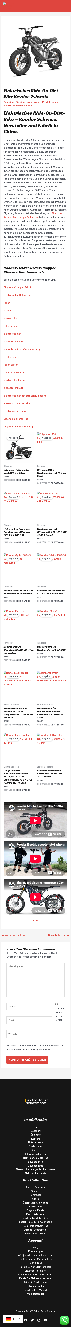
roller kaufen (11, 364)
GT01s (35, 1198)
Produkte (47, 102)
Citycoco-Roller (35, 1286)
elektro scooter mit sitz (17, 403)
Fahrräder (35, 1195)
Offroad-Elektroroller (35, 1229)
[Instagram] (38, 1320)
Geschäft (36, 1130)
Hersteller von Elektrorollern (35, 1266)
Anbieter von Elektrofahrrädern (35, 1274)
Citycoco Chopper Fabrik (17, 287)
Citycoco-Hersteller (36, 1270)
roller (7, 302)
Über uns (35, 1134)
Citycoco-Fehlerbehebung (18, 426)
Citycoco (35, 1191)
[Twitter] (32, 1320)
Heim (35, 1127)
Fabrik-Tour (35, 1262)
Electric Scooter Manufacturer (35, 1259)
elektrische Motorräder (35, 1218)
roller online (11, 326)
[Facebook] (25, 1320)
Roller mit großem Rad (35, 1225)
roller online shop (14, 372)
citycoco (35, 1150)
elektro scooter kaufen (16, 411)
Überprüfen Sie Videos (35, 1202)
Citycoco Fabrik (35, 1210)
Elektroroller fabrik (35, 1173)
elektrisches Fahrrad (35, 1154)
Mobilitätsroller (35, 1293)
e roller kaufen (12, 357)
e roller (8, 310)
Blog (35, 1247)
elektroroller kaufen (15, 380)
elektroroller (11, 318)
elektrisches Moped (35, 1290)
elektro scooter (12, 333)
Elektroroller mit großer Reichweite (35, 1169)
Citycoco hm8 (35, 1165)
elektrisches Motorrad (35, 1157)
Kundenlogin (35, 1251)
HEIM (35, 920)
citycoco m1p (35, 1161)
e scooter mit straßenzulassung (22, 349)
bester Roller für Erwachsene (35, 1222)
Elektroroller (36, 1146)
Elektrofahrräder (35, 1214)
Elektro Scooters (35, 1187)
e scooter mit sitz (13, 387)
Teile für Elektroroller (36, 1282)
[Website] (29, 1034)
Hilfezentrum (35, 1142)
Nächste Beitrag (58, 935)
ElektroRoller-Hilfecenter (18, 295)
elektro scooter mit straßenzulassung (25, 395)
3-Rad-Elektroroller (35, 1233)
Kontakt (35, 1138)
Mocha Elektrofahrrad (16, 418)
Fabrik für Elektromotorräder (35, 1278)
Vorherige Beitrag (13, 935)
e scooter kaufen (13, 341)
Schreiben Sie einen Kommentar (22, 102)
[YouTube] (45, 1320)
